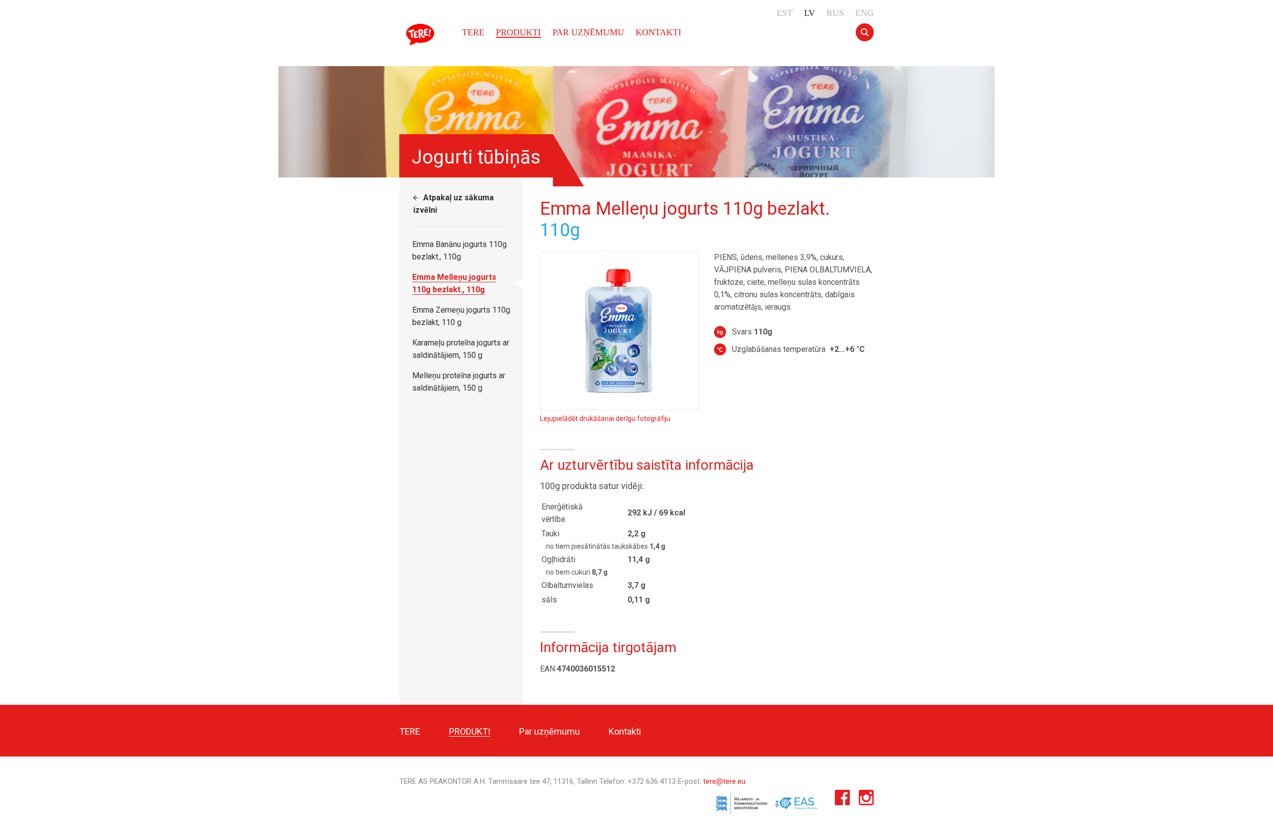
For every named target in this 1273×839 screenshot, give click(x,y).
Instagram (866, 800)
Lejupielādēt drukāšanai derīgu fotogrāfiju (605, 418)
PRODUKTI (518, 32)
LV (809, 13)
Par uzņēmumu (588, 32)
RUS (835, 13)
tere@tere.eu (724, 781)
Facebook (842, 800)
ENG (864, 13)
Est (785, 13)
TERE (422, 34)
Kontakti (658, 32)
